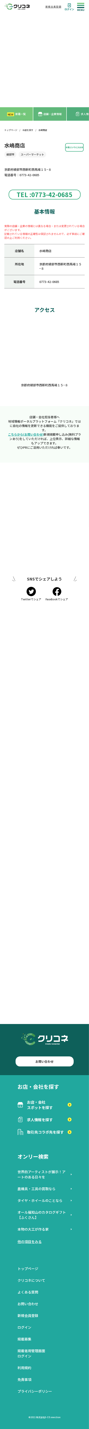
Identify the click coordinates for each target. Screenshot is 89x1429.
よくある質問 (27, 1292)
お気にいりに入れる (74, 147)
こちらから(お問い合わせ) (26, 434)
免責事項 (24, 1379)
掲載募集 (24, 1339)
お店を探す (27, 130)
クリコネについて (31, 1280)
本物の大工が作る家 (33, 1229)
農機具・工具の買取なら (36, 1188)
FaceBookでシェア (57, 599)
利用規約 (24, 1367)
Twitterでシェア (31, 599)
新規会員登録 (53, 6)
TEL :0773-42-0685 (44, 194)
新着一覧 (17, 114)
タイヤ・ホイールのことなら (39, 1200)
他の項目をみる (29, 1241)
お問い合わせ (44, 1061)
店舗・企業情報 (52, 114)
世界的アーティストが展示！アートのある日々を (41, 1174)
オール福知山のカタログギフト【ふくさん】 (41, 1215)
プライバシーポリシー (34, 1391)
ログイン (69, 8)
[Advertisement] (44, 60)
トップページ (10, 130)
